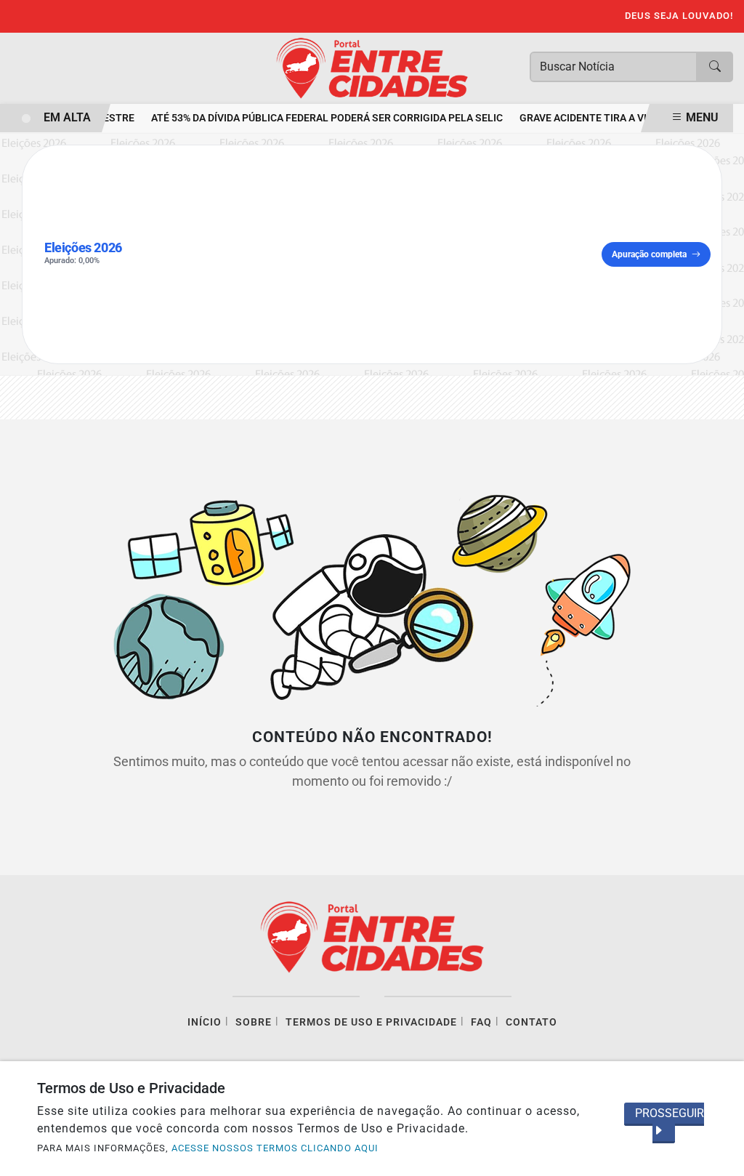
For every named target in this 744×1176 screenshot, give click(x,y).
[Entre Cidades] (372, 67)
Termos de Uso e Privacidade (371, 1022)
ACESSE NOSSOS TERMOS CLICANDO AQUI (275, 1148)
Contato (531, 1022)
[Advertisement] (368, 254)
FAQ (481, 1022)
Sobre (253, 1022)
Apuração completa (649, 254)
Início (204, 1022)
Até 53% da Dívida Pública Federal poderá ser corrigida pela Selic (322, 118)
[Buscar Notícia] (715, 67)
